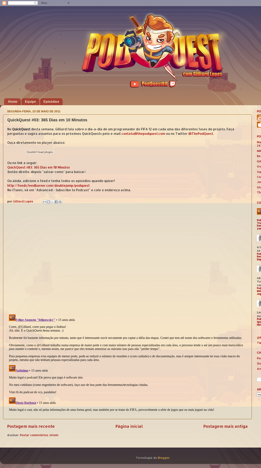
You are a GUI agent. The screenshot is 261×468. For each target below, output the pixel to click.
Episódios (51, 101)
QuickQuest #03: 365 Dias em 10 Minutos (38, 167)
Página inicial (129, 426)
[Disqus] (127, 258)
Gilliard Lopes (23, 201)
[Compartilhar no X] (52, 202)
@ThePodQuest (200, 134)
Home (12, 101)
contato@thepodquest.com (143, 134)
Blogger (164, 458)
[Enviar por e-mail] (45, 202)
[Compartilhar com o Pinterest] (60, 202)
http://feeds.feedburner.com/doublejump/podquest (48, 185)
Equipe (30, 101)
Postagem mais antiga (225, 426)
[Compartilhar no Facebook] (56, 202)
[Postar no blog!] (48, 202)
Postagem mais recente (31, 426)
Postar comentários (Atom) (39, 435)
